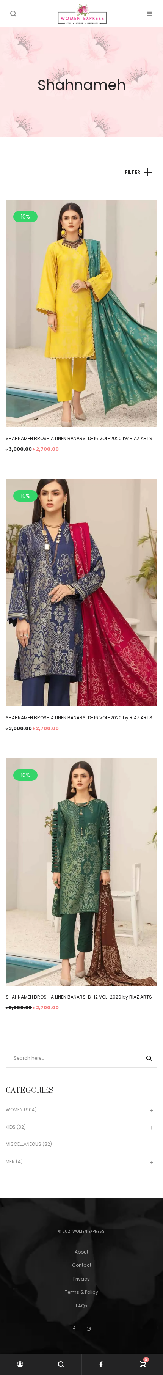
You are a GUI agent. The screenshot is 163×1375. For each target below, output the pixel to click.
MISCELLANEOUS (23, 1144)
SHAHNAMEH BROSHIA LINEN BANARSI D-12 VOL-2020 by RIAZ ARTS (79, 997)
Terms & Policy (81, 1292)
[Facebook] (74, 1328)
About (81, 1252)
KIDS (11, 1127)
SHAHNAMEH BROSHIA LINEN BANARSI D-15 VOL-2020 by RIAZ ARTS (79, 438)
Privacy (81, 1279)
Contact (81, 1265)
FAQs (81, 1306)
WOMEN (14, 1109)
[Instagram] (89, 1328)
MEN (10, 1161)
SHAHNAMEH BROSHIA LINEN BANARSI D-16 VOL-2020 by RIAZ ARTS (79, 717)
